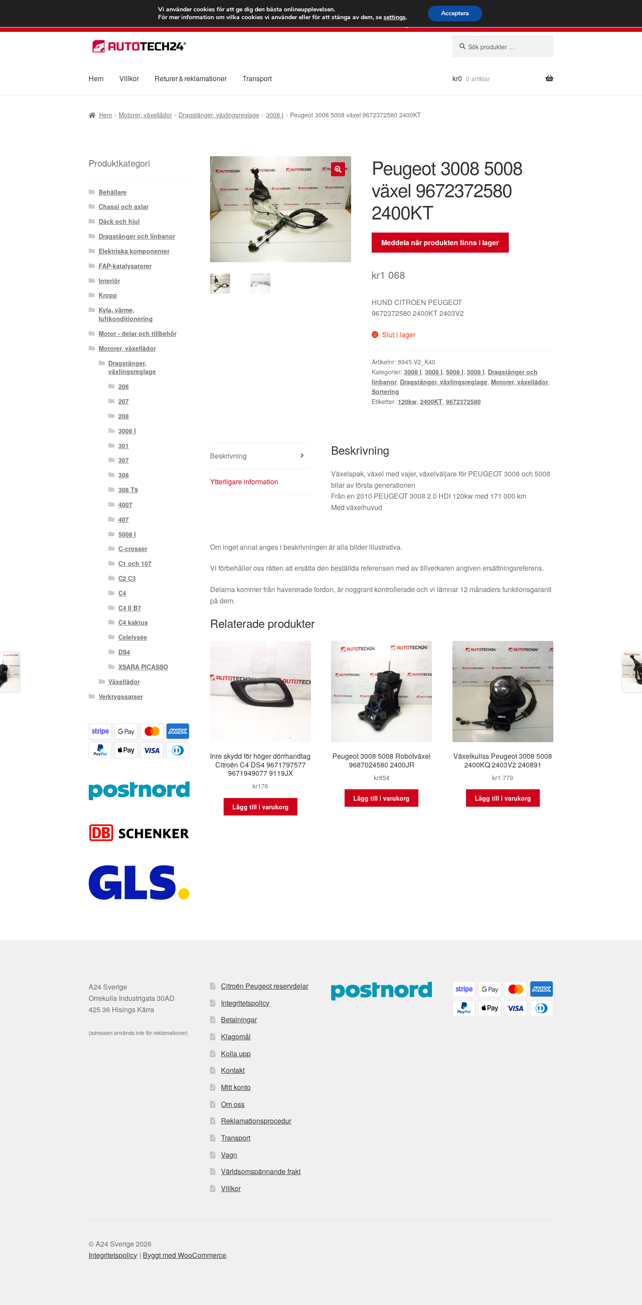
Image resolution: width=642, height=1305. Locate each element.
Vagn (229, 1155)
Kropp (108, 295)
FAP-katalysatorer (125, 265)
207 (123, 401)
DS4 (124, 651)
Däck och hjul (119, 221)
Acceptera (455, 13)
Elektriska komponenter (134, 251)
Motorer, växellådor (145, 114)
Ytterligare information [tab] (244, 481)
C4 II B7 (129, 607)
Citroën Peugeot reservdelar (264, 986)
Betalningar (239, 1019)
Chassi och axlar (123, 206)
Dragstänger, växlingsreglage (219, 114)
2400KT (431, 401)
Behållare (113, 192)
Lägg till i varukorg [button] (260, 806)
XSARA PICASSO (143, 666)
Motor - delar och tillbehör (137, 333)
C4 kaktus (133, 622)
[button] (338, 169)
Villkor (129, 78)
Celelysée (132, 637)
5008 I (454, 371)
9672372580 (463, 401)
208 (123, 415)
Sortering (385, 391)
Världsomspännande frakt (260, 1171)
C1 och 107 (135, 563)
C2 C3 (127, 578)
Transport (257, 78)
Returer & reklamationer (191, 78)
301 (123, 445)
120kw (407, 401)
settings (394, 17)
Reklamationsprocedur (256, 1121)
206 (123, 386)
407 (123, 519)
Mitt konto (236, 1087)
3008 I (274, 114)
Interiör (109, 280)
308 (123, 474)
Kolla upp (236, 1053)
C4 (122, 593)
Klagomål (236, 1036)
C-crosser (132, 548)
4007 (125, 504)
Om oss (233, 1104)
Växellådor (124, 681)
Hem (96, 78)
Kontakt (233, 1070)
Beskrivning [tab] (228, 456)
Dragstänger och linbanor (137, 236)
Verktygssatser (121, 696)
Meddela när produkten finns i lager (440, 242)
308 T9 (128, 489)
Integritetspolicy (245, 1003)
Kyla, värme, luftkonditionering (126, 314)
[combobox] (502, 46)
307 (123, 460)
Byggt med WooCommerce (184, 1255)
